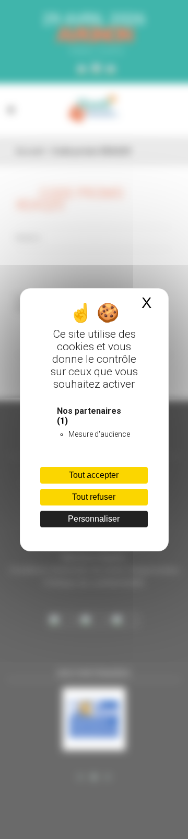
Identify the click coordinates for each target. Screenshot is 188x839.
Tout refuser (93, 496)
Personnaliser (94, 518)
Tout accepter (94, 475)
